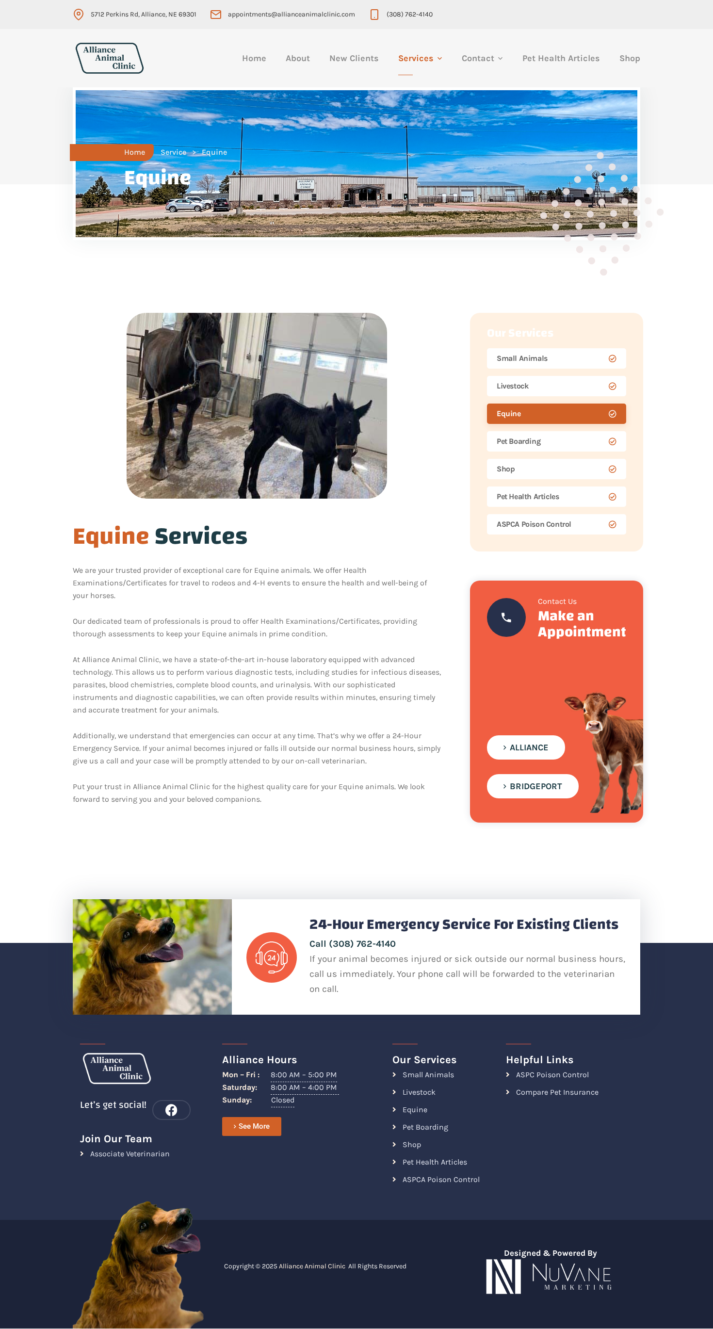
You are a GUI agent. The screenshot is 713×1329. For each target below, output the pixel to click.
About (298, 58)
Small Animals (522, 358)
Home (254, 58)
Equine (509, 413)
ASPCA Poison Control (534, 524)
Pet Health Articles (561, 58)
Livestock (512, 385)
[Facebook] (171, 1110)
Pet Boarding (518, 441)
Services (416, 58)
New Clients (354, 58)
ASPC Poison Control (552, 1074)
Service (173, 152)
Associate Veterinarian (130, 1153)
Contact (478, 58)
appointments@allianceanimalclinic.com (291, 14)
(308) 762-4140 (410, 14)
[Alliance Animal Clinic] (109, 58)
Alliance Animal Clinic (312, 1266)
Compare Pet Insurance (557, 1092)
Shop (629, 58)
